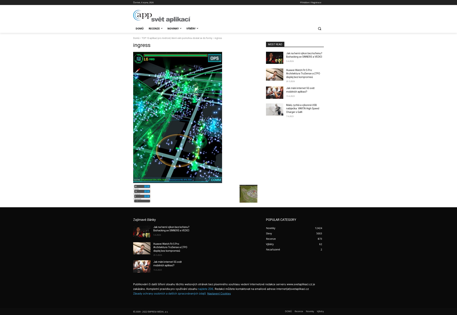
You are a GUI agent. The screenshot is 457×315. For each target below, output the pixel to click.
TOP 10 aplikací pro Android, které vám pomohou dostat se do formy (177, 38)
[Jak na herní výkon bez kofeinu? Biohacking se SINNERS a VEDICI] (274, 58)
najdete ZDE (205, 289)
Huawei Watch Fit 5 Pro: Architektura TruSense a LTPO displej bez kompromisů (303, 73)
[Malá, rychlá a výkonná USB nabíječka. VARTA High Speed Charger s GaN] (274, 109)
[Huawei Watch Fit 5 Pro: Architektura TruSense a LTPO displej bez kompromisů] (274, 74)
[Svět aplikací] (161, 16)
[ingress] (195, 117)
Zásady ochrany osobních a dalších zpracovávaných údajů (169, 293)
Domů (136, 38)
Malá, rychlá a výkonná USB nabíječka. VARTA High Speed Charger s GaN (302, 108)
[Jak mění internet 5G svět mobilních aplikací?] (274, 93)
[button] (319, 28)
